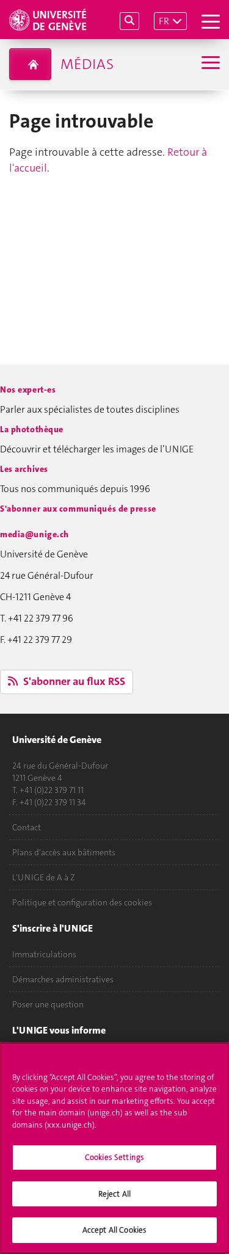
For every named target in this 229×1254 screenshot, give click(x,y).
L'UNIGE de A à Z (43, 877)
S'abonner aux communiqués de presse (78, 508)
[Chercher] (129, 21)
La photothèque (32, 429)
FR (164, 21)
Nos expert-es (28, 389)
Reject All (114, 1194)
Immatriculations (44, 954)
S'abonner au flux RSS (73, 681)
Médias (87, 64)
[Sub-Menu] (209, 63)
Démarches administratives (63, 979)
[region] (114, 1148)
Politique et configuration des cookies (82, 902)
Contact (26, 827)
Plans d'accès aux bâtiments (63, 852)
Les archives (24, 468)
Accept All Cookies (114, 1230)
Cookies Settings (114, 1157)
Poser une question (48, 1004)
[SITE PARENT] (30, 64)
